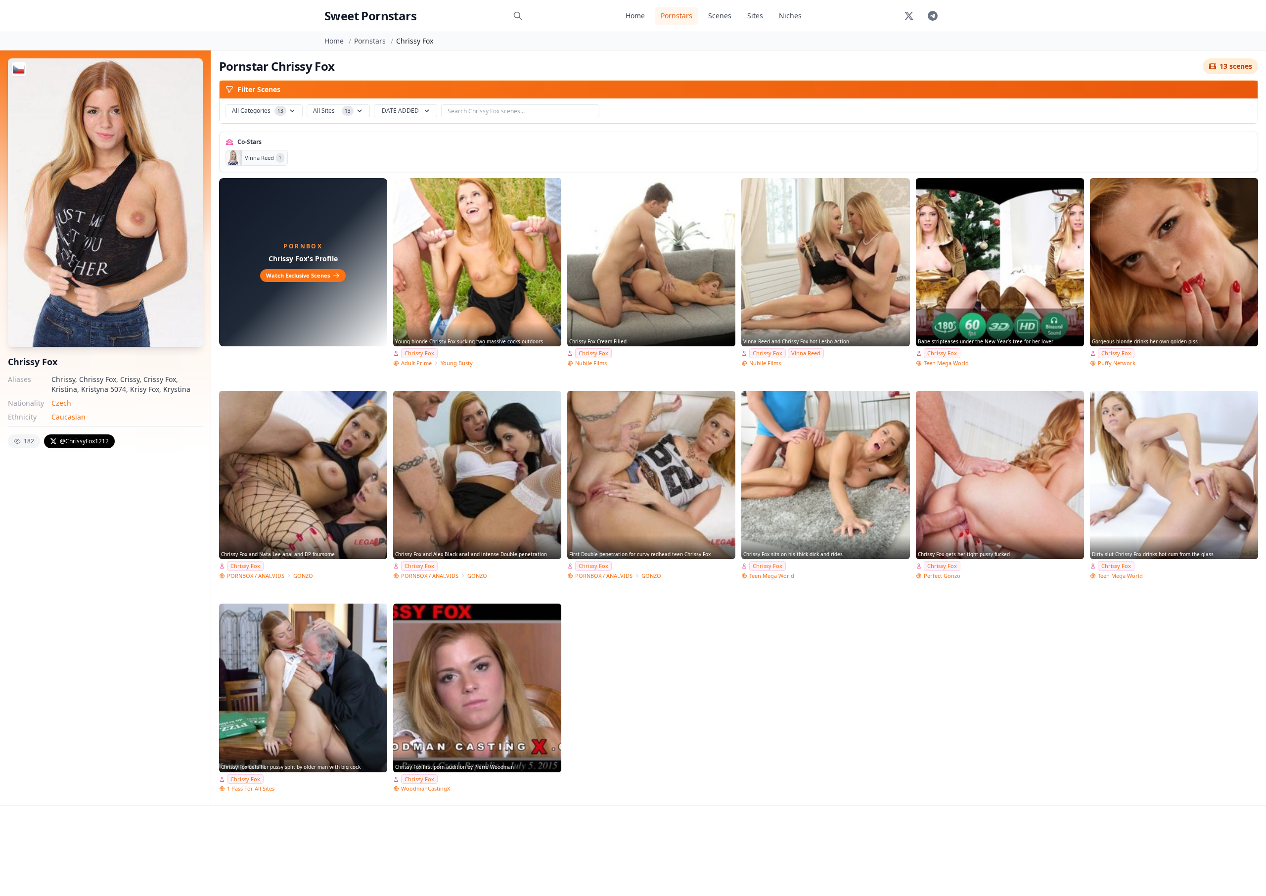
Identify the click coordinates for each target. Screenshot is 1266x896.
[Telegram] (933, 16)
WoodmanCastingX (425, 788)
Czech (61, 403)
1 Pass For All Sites (250, 788)
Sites (755, 15)
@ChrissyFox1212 (84, 441)
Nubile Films (591, 363)
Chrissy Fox (419, 353)
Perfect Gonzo (942, 575)
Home (635, 15)
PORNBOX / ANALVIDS (255, 575)
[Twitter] (909, 16)
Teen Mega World (946, 363)
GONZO (303, 575)
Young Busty (457, 363)
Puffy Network (1116, 363)
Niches (790, 15)
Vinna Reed (805, 353)
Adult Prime (416, 363)
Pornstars (676, 15)
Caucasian (68, 417)
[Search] (518, 16)
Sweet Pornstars (370, 15)
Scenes (719, 15)
